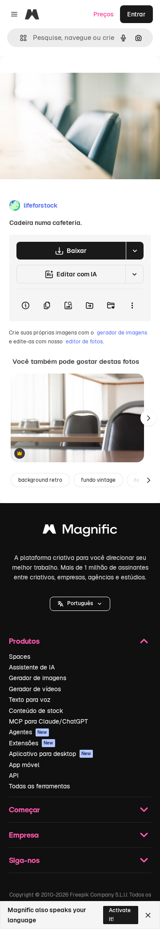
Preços (103, 14)
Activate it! (120, 914)
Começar (24, 809)
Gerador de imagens (37, 678)
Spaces (19, 657)
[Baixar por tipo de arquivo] (135, 251)
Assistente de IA (32, 667)
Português (80, 603)
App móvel (24, 765)
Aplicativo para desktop (50, 754)
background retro (40, 480)
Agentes (28, 732)
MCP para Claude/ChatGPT (48, 721)
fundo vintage (98, 480)
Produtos (24, 641)
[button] (80, 604)
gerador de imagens (122, 332)
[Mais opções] (132, 305)
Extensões (31, 743)
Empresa (24, 834)
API (14, 775)
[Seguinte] (148, 418)
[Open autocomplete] (20, 38)
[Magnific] (80, 531)
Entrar (136, 14)
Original (56, 76)
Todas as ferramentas (39, 786)
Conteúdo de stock (36, 711)
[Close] (148, 915)
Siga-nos (24, 860)
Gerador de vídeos (35, 689)
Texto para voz (30, 700)
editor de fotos (84, 341)
